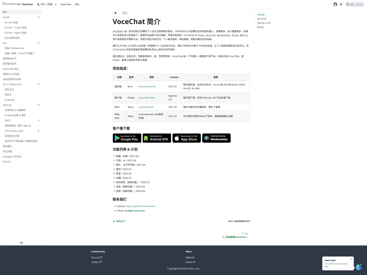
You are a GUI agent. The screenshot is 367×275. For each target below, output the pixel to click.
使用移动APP (9, 58)
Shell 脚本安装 (12, 37)
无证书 (8, 94)
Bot (5, 43)
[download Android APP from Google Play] (127, 138)
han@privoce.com (134, 210)
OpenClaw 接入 (11, 68)
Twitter (95, 262)
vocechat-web (146, 107)
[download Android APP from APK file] (156, 138)
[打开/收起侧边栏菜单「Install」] (38, 17)
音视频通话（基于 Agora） (18, 125)
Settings (7, 105)
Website (190, 257)
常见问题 (7, 151)
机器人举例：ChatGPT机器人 (20, 53)
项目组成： (261, 14)
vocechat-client (146, 97)
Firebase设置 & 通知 (15, 115)
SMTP (8, 120)
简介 (5, 12)
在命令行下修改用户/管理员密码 (21, 141)
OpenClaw (65, 4)
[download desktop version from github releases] (216, 138)
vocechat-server (147, 86)
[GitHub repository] (335, 4)
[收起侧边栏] (21, 242)
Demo (189, 262)
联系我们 (7, 146)
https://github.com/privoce (140, 206)
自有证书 (9, 89)
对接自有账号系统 (12, 79)
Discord (95, 257)
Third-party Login (14, 130)
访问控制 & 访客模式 (15, 110)
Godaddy (9, 99)
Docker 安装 (11, 22)
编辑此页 (120, 221)
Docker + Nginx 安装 (15, 32)
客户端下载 (261, 18)
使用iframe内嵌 (11, 74)
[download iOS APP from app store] (186, 138)
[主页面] (115, 13)
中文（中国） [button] (47, 4)
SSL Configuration (12, 84)
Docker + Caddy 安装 (16, 27)
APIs (77, 4)
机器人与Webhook (14, 48)
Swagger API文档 (12, 156)
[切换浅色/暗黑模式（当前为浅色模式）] (341, 4)
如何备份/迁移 (12, 136)
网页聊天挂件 (10, 63)
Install (6, 17)
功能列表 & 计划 (263, 23)
